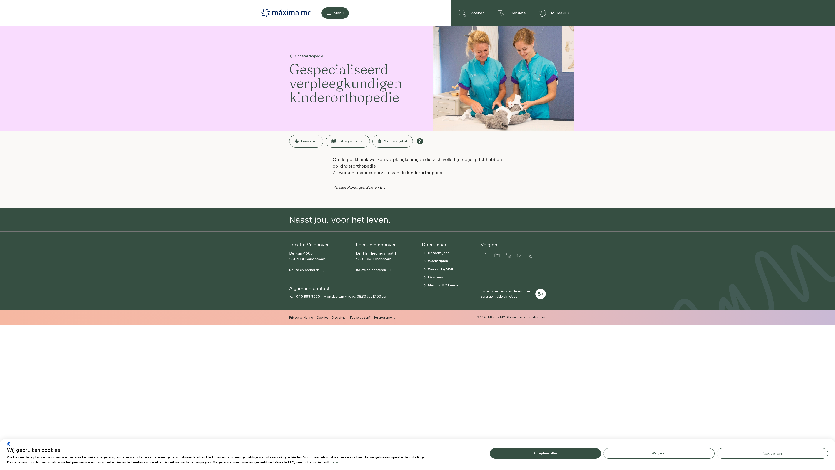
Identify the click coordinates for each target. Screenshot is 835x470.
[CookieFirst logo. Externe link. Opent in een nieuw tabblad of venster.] (8, 444)
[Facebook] (486, 255)
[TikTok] (531, 255)
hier (335, 462)
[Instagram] (497, 255)
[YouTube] (519, 255)
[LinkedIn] (508, 255)
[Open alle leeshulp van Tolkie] (420, 141)
